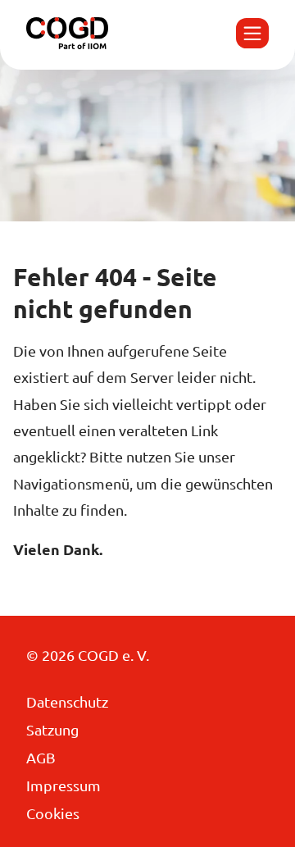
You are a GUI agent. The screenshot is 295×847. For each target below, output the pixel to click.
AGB (41, 757)
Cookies (52, 813)
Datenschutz (67, 701)
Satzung (52, 729)
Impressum (63, 785)
